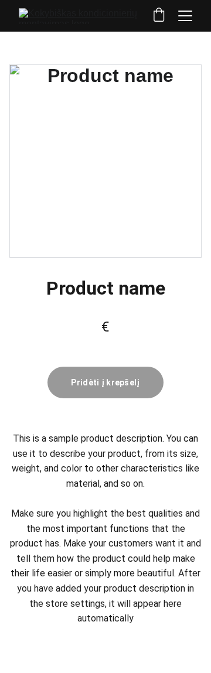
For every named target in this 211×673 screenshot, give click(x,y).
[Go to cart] (158, 16)
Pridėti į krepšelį (105, 382)
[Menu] (185, 16)
